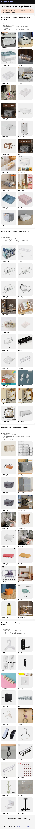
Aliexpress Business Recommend (24, 826)
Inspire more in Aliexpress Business (17, 818)
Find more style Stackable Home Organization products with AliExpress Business (16, 11)
